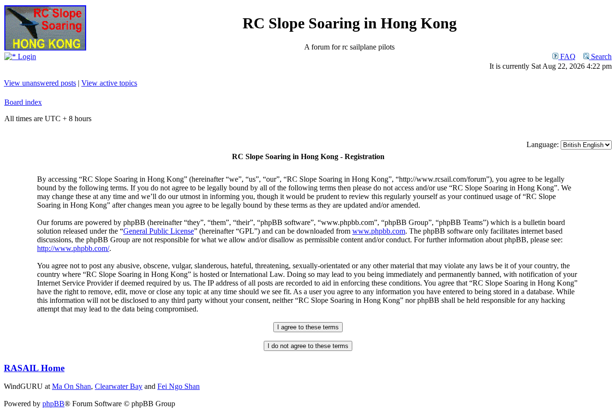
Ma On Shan (71, 386)
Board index (23, 102)
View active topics (109, 83)
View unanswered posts (40, 83)
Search (600, 56)
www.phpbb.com (378, 231)
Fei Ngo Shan (178, 386)
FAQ (567, 56)
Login (26, 56)
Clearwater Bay (118, 386)
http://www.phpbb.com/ (73, 248)
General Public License (158, 231)
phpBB (53, 404)
